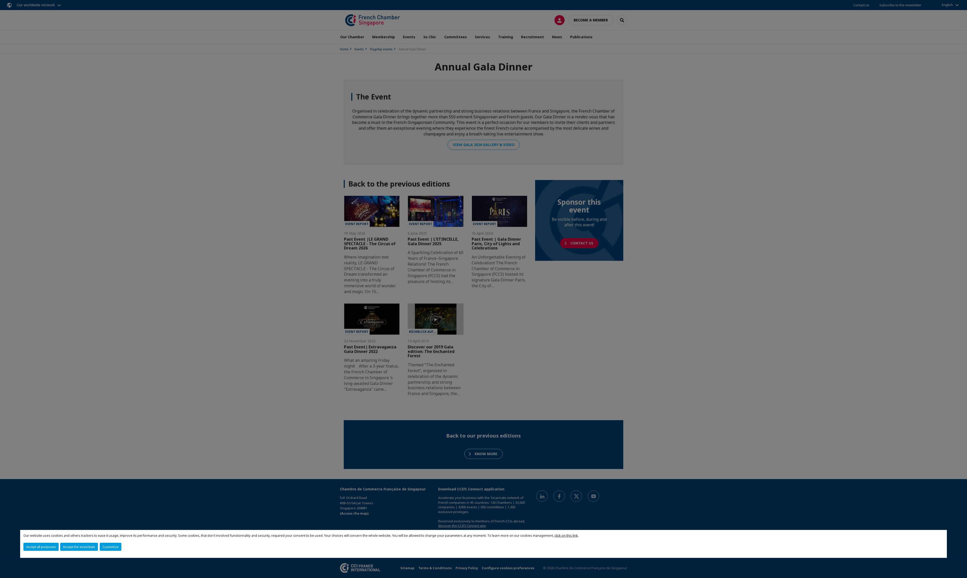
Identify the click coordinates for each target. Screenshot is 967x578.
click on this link (566, 535)
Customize (110, 547)
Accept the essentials (79, 547)
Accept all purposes (41, 547)
